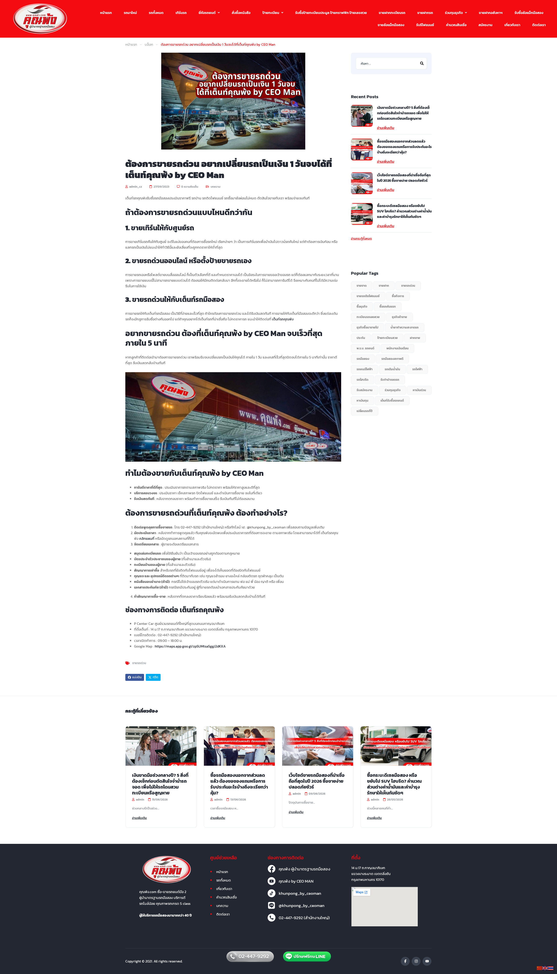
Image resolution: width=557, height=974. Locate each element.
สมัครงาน (485, 24)
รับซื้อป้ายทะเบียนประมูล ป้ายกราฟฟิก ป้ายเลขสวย (331, 12)
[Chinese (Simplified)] (539, 967)
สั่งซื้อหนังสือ (241, 12)
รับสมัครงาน (364, 390)
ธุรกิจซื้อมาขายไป (367, 327)
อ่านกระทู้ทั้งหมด (361, 239)
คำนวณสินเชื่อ (456, 24)
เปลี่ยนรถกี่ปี (364, 411)
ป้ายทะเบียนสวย (387, 338)
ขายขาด (362, 285)
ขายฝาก (384, 285)
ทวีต (155, 677)
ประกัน (361, 338)
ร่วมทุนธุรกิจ (454, 12)
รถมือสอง (363, 359)
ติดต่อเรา (539, 24)
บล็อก (149, 44)
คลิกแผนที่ (146, 538)
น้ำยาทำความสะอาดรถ (405, 327)
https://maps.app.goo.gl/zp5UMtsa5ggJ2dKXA (190, 646)
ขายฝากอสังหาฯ (491, 12)
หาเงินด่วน (419, 390)
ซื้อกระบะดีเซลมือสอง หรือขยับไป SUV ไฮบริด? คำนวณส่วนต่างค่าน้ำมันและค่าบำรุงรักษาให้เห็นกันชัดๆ (404, 211)
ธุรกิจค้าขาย (399, 317)
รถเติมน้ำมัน (392, 369)
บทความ (215, 187)
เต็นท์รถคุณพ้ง (283, 319)
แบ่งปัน (136, 677)
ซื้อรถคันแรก (387, 306)
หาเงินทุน (362, 400)
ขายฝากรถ (425, 12)
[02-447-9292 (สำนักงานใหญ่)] (271, 918)
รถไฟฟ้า (417, 369)
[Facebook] (405, 961)
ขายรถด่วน (139, 663)
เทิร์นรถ (181, 12)
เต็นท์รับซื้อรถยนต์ (392, 400)
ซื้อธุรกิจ (362, 306)
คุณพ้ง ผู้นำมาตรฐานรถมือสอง (304, 869)
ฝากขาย (415, 338)
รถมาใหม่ (130, 12)
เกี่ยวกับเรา (512, 24)
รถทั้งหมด (156, 12)
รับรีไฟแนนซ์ (425, 24)
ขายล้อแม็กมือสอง (391, 24)
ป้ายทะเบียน (270, 12)
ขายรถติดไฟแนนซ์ (368, 296)
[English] (545, 967)
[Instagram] (416, 961)
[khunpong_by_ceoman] (271, 893)
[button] (209, 13)
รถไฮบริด (362, 379)
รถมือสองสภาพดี (392, 359)
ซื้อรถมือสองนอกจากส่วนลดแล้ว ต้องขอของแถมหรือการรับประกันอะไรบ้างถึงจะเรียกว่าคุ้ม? (404, 147)
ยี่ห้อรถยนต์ (207, 12)
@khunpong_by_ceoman (301, 905)
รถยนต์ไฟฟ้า (364, 369)
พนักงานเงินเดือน (397, 348)
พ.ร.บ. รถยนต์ (365, 348)
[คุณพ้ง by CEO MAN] (271, 881)
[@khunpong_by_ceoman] (271, 905)
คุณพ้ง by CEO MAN (296, 881)
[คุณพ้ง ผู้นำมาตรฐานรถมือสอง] (271, 869)
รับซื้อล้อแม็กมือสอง (529, 12)
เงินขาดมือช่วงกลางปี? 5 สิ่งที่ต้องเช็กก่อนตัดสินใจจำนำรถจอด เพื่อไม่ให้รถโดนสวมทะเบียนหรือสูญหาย (403, 113)
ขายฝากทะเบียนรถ (392, 12)
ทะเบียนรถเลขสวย (368, 317)
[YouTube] (427, 961)
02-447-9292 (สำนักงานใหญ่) (304, 918)
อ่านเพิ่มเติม (385, 128)
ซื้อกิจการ (398, 296)
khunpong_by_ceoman (300, 893)
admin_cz (135, 187)
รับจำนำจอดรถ (390, 379)
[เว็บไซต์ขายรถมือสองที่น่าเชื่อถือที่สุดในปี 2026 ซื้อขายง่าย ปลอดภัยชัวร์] (362, 183)
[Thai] (551, 967)
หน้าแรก (106, 12)
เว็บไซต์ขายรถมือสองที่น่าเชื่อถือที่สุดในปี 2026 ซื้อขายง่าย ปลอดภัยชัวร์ (404, 177)
